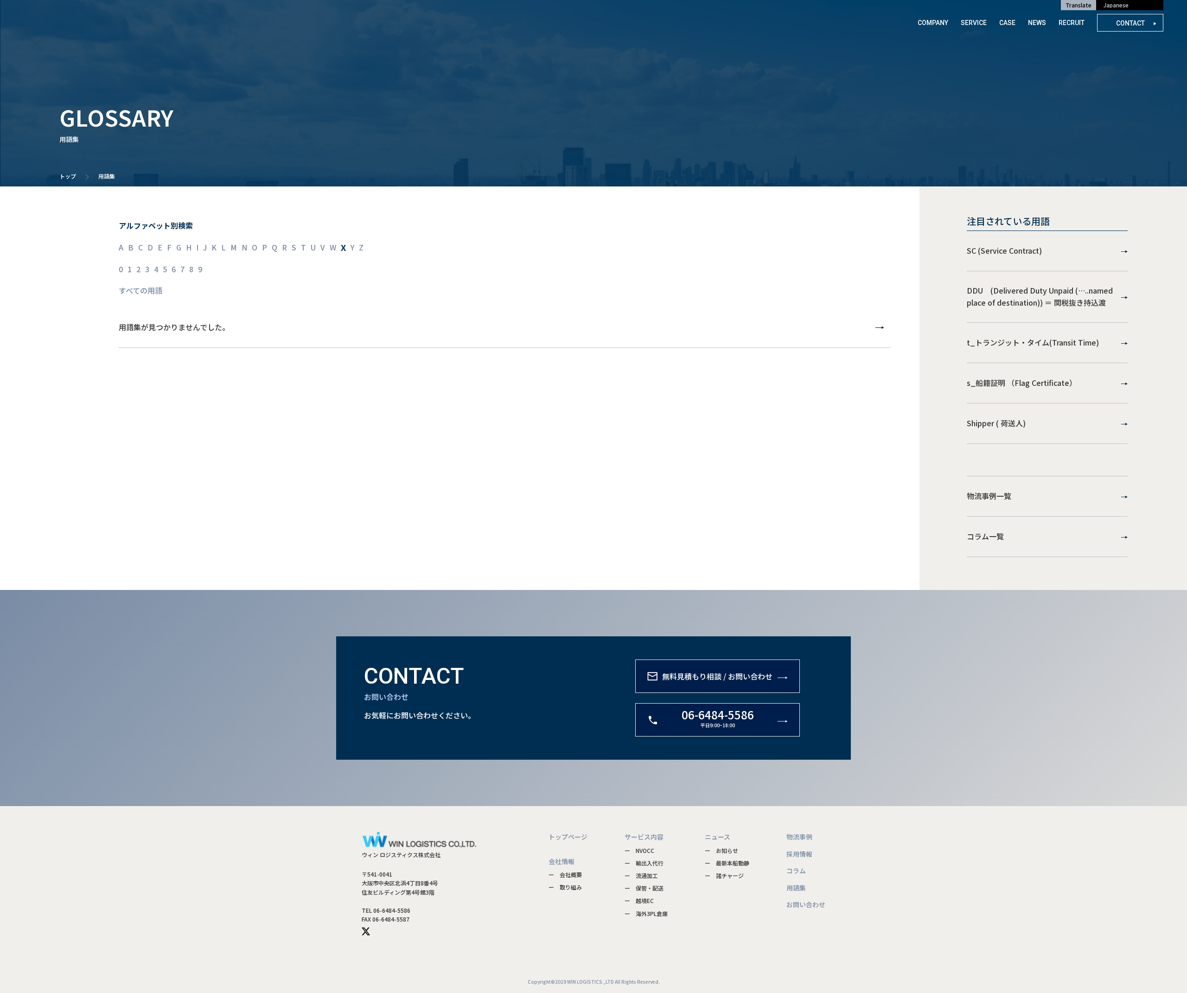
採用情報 (799, 853)
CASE (1007, 22)
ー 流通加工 (641, 875)
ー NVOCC (639, 850)
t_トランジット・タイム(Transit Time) (1033, 342)
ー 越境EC (639, 900)
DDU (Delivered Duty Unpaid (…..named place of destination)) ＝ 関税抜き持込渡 (1040, 296)
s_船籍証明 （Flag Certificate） (1022, 382)
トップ (67, 176)
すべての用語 (140, 290)
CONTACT (1131, 23)
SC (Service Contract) (1004, 250)
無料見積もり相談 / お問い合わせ (717, 676)
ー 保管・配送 (644, 888)
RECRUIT (1072, 22)
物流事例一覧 (989, 495)
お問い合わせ (805, 904)
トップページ (568, 836)
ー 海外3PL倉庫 (646, 913)
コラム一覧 (985, 536)
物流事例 (799, 836)
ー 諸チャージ (724, 875)
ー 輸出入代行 (644, 863)
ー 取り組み (565, 887)
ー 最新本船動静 (727, 863)
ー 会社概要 (565, 874)
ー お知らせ (721, 850)
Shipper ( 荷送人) (996, 423)
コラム (796, 870)
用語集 (796, 887)
